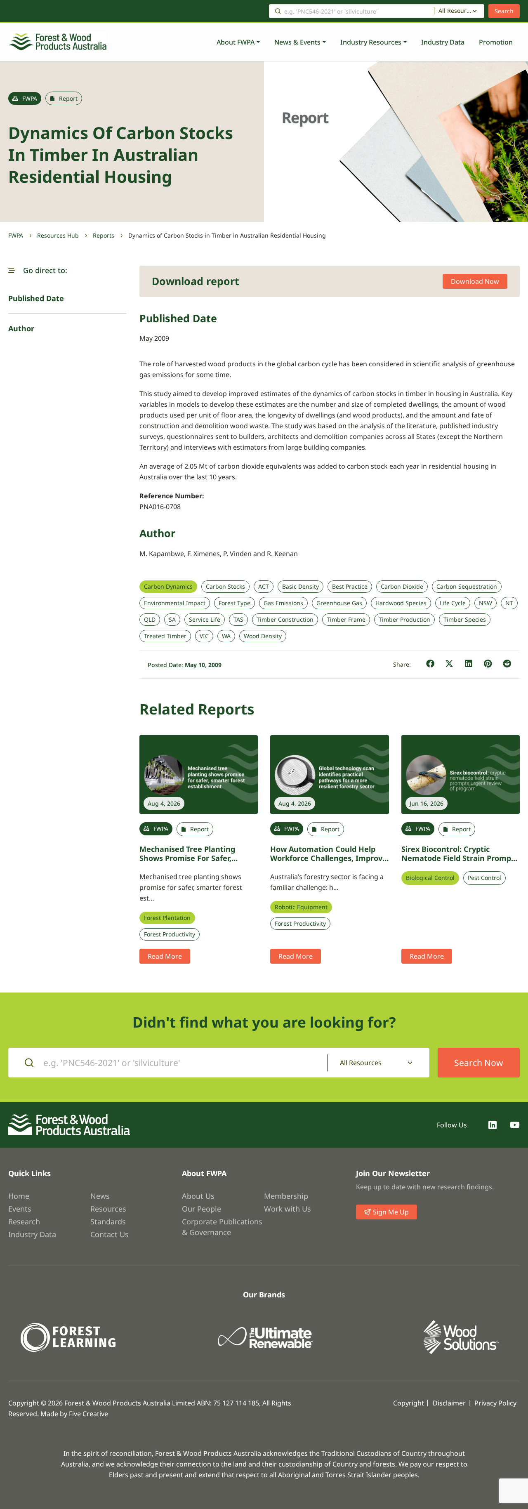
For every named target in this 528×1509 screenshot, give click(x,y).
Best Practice (350, 586)
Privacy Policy (495, 1403)
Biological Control (430, 878)
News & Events (297, 42)
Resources (108, 1209)
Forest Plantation (167, 918)
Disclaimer (449, 1403)
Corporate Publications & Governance (222, 1227)
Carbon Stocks (225, 586)
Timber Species (464, 619)
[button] (11, 270)
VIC (204, 636)
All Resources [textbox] (455, 10)
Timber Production (404, 619)
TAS (238, 619)
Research (24, 1221)
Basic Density (300, 586)
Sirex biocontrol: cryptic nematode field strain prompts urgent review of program (459, 858)
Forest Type (234, 603)
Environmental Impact (174, 603)
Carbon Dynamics (168, 586)
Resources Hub (58, 235)
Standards (108, 1221)
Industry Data (442, 42)
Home (18, 1196)
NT (509, 603)
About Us (198, 1196)
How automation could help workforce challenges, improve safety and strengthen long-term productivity (328, 863)
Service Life (204, 619)
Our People (201, 1209)
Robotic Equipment (301, 907)
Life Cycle (453, 603)
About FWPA (236, 42)
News (100, 1196)
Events (19, 1209)
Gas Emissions (283, 603)
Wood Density (263, 636)
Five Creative (88, 1413)
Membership (286, 1196)
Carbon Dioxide (402, 586)
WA (226, 636)
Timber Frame (346, 619)
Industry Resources (370, 42)
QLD (150, 619)
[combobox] (459, 11)
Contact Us (109, 1234)
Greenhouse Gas (339, 603)
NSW (485, 603)
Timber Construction (285, 619)
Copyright (408, 1403)
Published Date (36, 298)
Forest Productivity (169, 934)
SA (172, 619)
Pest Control (484, 878)
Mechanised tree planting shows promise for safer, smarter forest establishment (195, 858)
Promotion (496, 42)
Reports (103, 235)
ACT (263, 586)
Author (21, 328)
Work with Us (287, 1209)
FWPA (15, 235)
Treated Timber (165, 636)
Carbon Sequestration (466, 586)
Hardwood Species (401, 603)
